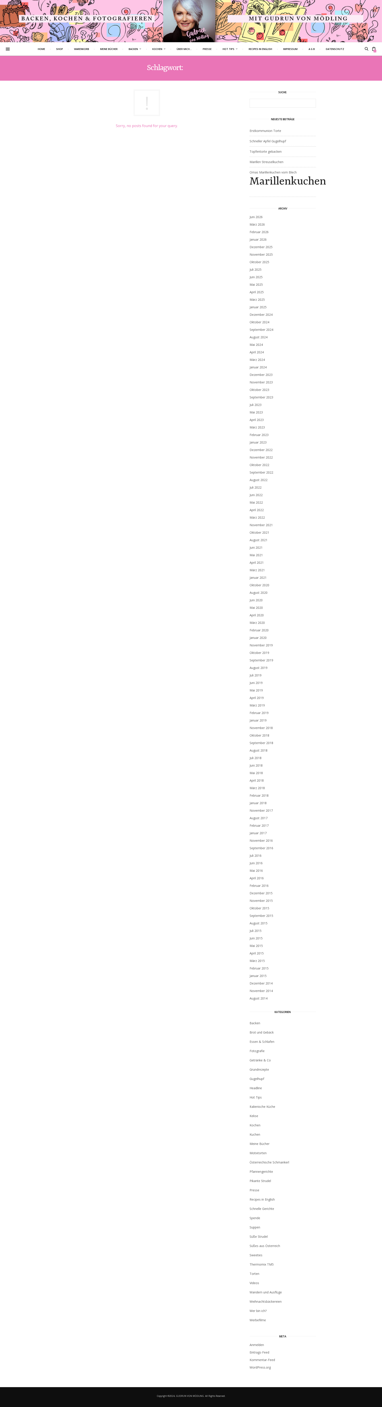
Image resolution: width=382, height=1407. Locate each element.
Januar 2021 (258, 577)
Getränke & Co (260, 1060)
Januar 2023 (258, 442)
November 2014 (261, 991)
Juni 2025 (256, 277)
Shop (59, 49)
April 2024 (257, 352)
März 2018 (257, 788)
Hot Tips (228, 49)
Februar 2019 (259, 713)
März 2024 (257, 360)
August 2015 (258, 923)
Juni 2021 (256, 547)
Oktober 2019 (259, 653)
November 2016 (261, 840)
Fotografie (257, 1051)
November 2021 (261, 525)
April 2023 (257, 420)
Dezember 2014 (261, 983)
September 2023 (261, 397)
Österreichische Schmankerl (269, 1162)
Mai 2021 (256, 555)
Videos (254, 1283)
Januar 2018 (258, 803)
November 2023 (261, 382)
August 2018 (258, 750)
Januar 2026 (258, 239)
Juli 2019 (256, 675)
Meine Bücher (109, 49)
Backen (133, 49)
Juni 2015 (256, 938)
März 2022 (257, 517)
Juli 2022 (256, 487)
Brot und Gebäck (262, 1032)
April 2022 (257, 510)
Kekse (254, 1116)
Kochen (157, 49)
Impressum (290, 49)
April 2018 (257, 780)
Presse (207, 49)
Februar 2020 (259, 630)
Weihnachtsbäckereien (266, 1301)
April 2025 (257, 292)
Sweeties (256, 1255)
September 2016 (261, 848)
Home (41, 49)
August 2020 (258, 592)
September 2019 (261, 660)
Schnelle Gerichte (262, 1209)
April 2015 (257, 953)
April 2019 (257, 698)
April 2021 (257, 562)
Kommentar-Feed (262, 1360)
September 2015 (261, 916)
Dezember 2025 (261, 247)
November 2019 (261, 645)
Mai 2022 (256, 502)
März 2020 (257, 623)
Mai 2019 (256, 690)
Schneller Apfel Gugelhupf (268, 141)
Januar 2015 (258, 976)
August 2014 (258, 998)
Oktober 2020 (259, 585)
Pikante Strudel (260, 1181)
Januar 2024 (258, 367)
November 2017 (261, 810)
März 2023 (257, 427)
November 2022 (261, 457)
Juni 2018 (256, 765)
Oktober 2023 (259, 390)
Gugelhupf (257, 1079)
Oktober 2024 (259, 322)
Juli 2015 (256, 931)
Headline (256, 1088)
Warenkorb (81, 49)
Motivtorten (258, 1153)
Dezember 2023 (261, 375)
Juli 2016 (256, 855)
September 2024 (261, 329)
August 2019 (258, 668)
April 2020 (257, 615)
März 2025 (257, 299)
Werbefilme (258, 1320)
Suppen (255, 1227)
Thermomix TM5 (262, 1264)
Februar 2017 (259, 825)
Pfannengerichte (261, 1171)
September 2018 (261, 743)
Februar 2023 (259, 435)
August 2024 (258, 337)
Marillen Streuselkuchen (266, 162)
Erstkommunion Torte (265, 131)
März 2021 (257, 570)
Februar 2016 (259, 885)
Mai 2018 (256, 773)
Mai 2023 (256, 412)
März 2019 (257, 705)
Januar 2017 (258, 833)
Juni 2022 (256, 495)
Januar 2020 (258, 638)
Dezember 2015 (261, 893)
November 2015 (261, 901)
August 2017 (258, 818)
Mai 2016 (256, 870)
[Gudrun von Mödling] (191, 21)
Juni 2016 (256, 863)
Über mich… (184, 49)
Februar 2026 (259, 232)
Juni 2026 (256, 217)
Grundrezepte (259, 1069)
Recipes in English (260, 49)
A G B (312, 49)
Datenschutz (335, 49)
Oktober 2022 (259, 465)
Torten (254, 1274)
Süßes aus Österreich (265, 1246)
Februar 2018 (259, 795)
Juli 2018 (256, 758)
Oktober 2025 (259, 262)
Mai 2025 (256, 284)
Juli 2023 (256, 405)
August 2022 (258, 480)
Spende (255, 1218)
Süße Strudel (259, 1236)
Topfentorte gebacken (266, 151)
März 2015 (257, 961)
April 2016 (257, 878)
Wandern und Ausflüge (266, 1292)
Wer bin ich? (258, 1311)
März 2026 (257, 224)
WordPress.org (260, 1367)
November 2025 (261, 254)
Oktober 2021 (259, 532)
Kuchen (255, 1134)
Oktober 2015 (259, 908)
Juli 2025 (256, 269)
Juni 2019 (256, 683)
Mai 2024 (256, 345)
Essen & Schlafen (262, 1042)
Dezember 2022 (261, 450)
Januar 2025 (258, 307)
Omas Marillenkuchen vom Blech (283, 179)
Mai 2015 (256, 946)
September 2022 (261, 472)
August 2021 (258, 540)
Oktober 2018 (259, 735)
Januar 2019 (258, 720)
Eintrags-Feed (259, 1352)
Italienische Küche (262, 1106)
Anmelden (257, 1345)
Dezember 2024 (261, 314)
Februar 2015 (259, 968)
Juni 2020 (256, 600)
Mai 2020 (256, 607)
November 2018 (261, 728)
